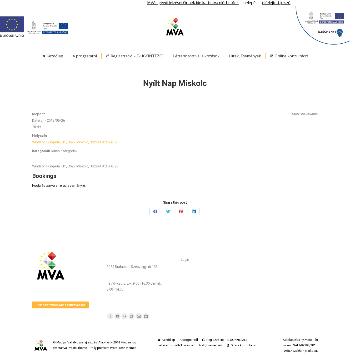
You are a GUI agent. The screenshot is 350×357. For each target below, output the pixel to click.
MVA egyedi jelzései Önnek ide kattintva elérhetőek (193, 2)
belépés (250, 2)
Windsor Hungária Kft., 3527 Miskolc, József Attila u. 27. (75, 142)
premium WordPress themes (116, 348)
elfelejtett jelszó (276, 2)
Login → (187, 259)
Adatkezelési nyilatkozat (301, 350)
